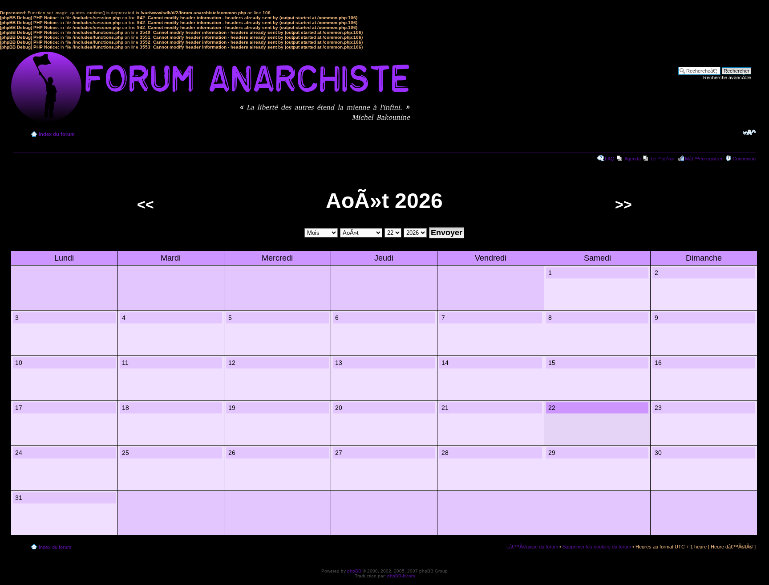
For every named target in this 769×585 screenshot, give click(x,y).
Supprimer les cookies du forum (597, 546)
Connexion (744, 158)
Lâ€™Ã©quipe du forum (532, 546)
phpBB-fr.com (401, 575)
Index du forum (57, 134)
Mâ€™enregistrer (704, 158)
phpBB (354, 571)
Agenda (632, 158)
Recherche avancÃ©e (727, 77)
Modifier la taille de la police (749, 132)
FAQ (610, 158)
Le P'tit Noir (663, 158)
